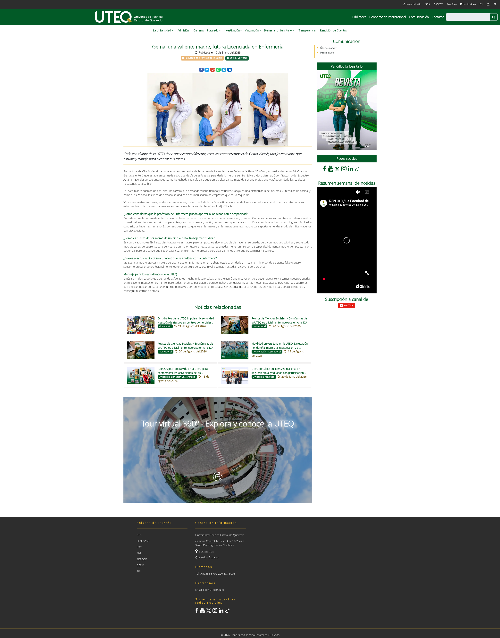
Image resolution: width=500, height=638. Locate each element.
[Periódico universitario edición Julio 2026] (347, 110)
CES (139, 535)
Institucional (469, 4)
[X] (337, 170)
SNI (139, 553)
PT (495, 4)
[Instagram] (343, 170)
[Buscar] (494, 17)
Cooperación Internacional (387, 17)
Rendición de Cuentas (333, 30)
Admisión (183, 30)
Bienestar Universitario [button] (278, 30)
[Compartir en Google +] (212, 70)
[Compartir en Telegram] (224, 70)
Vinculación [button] (252, 30)
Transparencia (307, 30)
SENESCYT (143, 541)
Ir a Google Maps (206, 551)
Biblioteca (359, 17)
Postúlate (452, 4)
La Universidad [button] (162, 30)
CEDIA (140, 565)
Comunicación (419, 17)
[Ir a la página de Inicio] (129, 17)
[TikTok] (357, 170)
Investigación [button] (232, 30)
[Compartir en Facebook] (201, 70)
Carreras (199, 30)
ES (488, 4)
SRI (139, 571)
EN (481, 4)
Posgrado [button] (212, 30)
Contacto (438, 17)
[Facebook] (325, 170)
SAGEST (438, 4)
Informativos (327, 52)
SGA (427, 4)
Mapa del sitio (413, 4)
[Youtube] (330, 170)
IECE (139, 547)
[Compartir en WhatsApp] (218, 70)
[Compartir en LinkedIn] (229, 70)
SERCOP (142, 559)
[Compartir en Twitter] (207, 70)
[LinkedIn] (350, 170)
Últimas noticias (328, 48)
